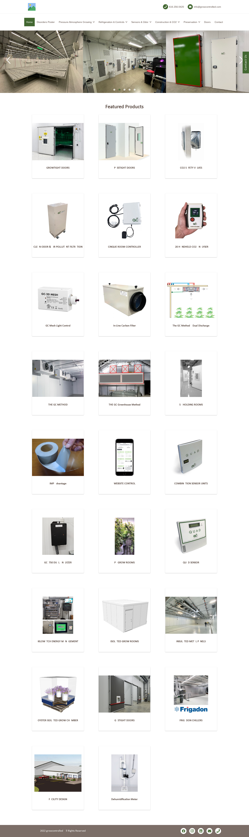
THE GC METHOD (58, 404)
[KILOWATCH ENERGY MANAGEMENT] (58, 615)
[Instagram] (192, 831)
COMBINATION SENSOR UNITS (191, 483)
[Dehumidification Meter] (124, 773)
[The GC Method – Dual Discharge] (191, 299)
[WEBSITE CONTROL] (124, 457)
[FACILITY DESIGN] (58, 773)
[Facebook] (183, 831)
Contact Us (245, 62)
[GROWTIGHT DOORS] (58, 141)
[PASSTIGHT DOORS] (124, 141)
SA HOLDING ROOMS (191, 404)
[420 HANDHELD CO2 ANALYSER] (191, 220)
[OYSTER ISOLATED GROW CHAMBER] (58, 694)
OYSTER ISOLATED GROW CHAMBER (58, 720)
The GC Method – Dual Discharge (191, 325)
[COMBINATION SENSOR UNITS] (191, 457)
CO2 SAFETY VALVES (191, 168)
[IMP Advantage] (58, 457)
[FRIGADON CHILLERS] (191, 694)
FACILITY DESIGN (58, 799)
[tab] (114, 90)
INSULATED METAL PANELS (191, 641)
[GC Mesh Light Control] (58, 299)
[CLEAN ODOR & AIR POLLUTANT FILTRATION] (58, 220)
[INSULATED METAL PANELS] (191, 615)
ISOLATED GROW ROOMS (124, 641)
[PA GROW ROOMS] (124, 536)
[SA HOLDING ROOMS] (191, 378)
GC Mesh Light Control (58, 325)
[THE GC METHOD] (58, 378)
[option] (41, 62)
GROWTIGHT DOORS (57, 168)
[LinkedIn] (201, 831)
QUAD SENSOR (191, 562)
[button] (94, 22)
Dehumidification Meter (124, 799)
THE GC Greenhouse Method (124, 404)
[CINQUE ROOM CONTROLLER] (124, 220)
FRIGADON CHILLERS (191, 720)
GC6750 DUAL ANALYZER (58, 562)
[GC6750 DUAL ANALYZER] (58, 536)
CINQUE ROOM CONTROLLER (124, 247)
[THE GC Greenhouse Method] (124, 378)
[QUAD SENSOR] (191, 536)
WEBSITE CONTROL (124, 483)
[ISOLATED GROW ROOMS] (124, 615)
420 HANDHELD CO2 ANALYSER (191, 247)
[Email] (209, 831)
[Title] (32, 7)
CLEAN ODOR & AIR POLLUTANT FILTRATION (58, 247)
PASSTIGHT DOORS (124, 168)
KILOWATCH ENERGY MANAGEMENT (58, 641)
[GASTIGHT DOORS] (124, 694)
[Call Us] (218, 831)
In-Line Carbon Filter (124, 325)
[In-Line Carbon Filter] (124, 299)
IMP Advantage (58, 483)
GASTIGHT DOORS (124, 720)
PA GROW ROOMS (124, 562)
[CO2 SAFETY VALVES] (191, 141)
